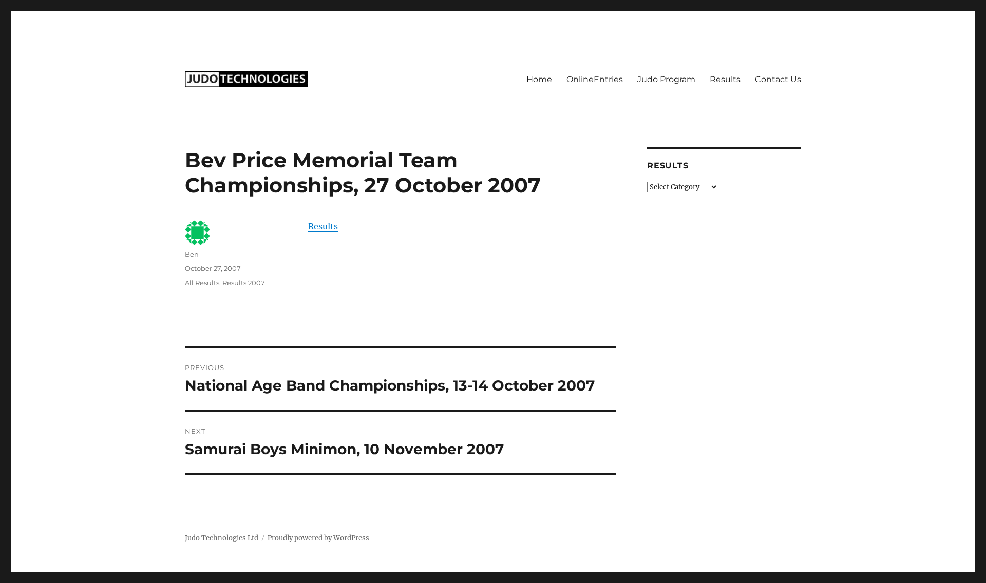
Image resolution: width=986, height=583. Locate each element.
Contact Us (778, 79)
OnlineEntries (594, 79)
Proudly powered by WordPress (318, 538)
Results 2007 (243, 283)
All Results (202, 283)
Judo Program (666, 79)
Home (539, 79)
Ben (192, 254)
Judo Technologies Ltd (221, 538)
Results (725, 79)
